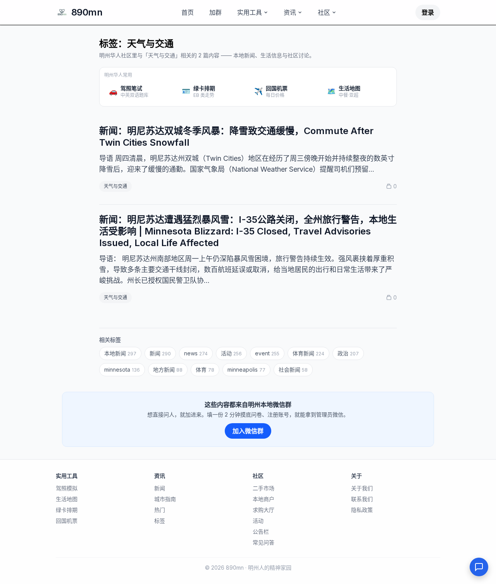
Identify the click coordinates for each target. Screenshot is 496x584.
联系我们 (362, 499)
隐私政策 (362, 509)
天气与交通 (115, 186)
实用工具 (249, 12)
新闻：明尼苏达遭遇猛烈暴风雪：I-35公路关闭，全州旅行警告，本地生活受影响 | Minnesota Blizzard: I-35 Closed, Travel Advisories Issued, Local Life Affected (248, 231)
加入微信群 (248, 431)
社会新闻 (293, 369)
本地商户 (263, 499)
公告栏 (261, 531)
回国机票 (67, 520)
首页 (187, 12)
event (267, 353)
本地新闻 (120, 353)
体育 (205, 369)
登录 (428, 12)
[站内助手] (479, 567)
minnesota (122, 369)
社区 (324, 12)
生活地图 (67, 499)
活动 (231, 353)
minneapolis (246, 369)
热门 (159, 509)
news (196, 353)
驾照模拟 (67, 488)
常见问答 (263, 542)
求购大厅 (263, 509)
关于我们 (362, 488)
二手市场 (263, 488)
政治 (348, 353)
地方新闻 (168, 369)
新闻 (160, 353)
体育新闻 (308, 353)
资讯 (290, 12)
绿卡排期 (67, 509)
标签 (159, 520)
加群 (215, 12)
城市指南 (165, 499)
